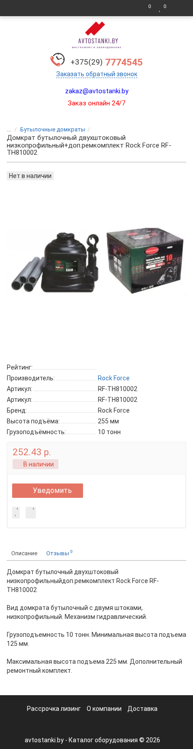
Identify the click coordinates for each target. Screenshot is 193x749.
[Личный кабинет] (177, 8)
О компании (104, 708)
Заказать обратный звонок (96, 74)
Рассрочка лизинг (54, 708)
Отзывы (59, 553)
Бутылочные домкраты (52, 129)
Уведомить (52, 490)
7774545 (106, 62)
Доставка (142, 708)
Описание (24, 553)
